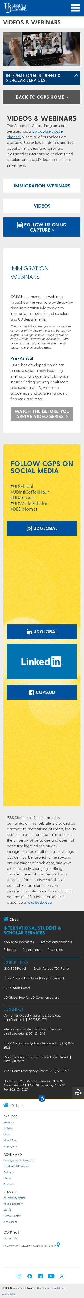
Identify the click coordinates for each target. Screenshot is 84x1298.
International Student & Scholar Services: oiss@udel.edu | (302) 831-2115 (33, 1031)
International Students (56, 942)
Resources (55, 950)
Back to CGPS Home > (42, 97)
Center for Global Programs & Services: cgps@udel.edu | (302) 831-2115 (32, 1017)
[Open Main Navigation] (75, 8)
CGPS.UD (44, 692)
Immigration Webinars (42, 185)
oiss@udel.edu (40, 902)
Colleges (9, 1172)
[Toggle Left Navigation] (76, 75)
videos (42, 205)
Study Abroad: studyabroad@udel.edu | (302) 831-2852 (39, 1045)
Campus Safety (13, 1215)
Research (9, 1184)
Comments (43, 1288)
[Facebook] (29, 1277)
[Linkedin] (40, 1277)
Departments (31, 950)
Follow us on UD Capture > (44, 227)
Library (8, 1178)
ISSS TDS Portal (15, 968)
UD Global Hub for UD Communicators (31, 997)
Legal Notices (59, 1288)
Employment (11, 1146)
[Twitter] (62, 1277)
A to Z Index (10, 1221)
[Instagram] (19, 1277)
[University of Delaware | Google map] (58, 1245)
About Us (9, 1122)
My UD (7, 1209)
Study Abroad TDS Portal (51, 968)
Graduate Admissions (16, 1166)
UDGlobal (45, 528)
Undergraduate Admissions (19, 1160)
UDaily (7, 1134)
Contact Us (10, 1238)
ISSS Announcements (19, 942)
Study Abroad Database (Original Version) (34, 978)
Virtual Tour (10, 1140)
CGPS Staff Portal (17, 988)
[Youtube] (51, 1277)
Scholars (10, 950)
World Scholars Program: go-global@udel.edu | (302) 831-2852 (37, 1059)
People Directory (13, 1203)
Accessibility (8, 1294)
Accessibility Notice (14, 1197)
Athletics (8, 1128)
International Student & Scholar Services (33, 77)
